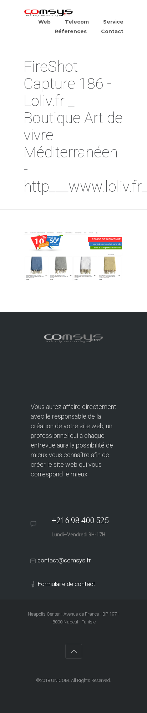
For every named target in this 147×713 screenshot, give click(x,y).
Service (113, 22)
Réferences (71, 31)
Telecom (77, 22)
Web (44, 22)
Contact (112, 31)
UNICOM (60, 680)
